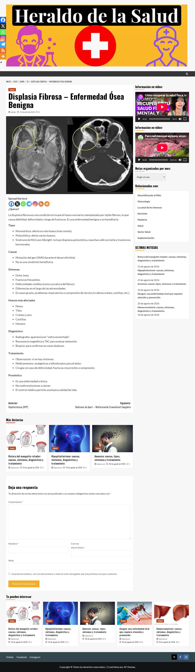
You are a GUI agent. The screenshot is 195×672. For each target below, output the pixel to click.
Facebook (22, 657)
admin (13, 112)
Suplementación (146, 237)
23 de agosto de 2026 (31, 467)
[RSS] (41, 204)
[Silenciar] (180, 118)
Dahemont (15, 468)
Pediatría (142, 219)
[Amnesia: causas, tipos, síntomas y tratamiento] (112, 438)
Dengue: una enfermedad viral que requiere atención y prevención (160, 295)
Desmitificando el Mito (149, 195)
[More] (47, 204)
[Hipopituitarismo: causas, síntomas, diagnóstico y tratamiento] (69, 438)
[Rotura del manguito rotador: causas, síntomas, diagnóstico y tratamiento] (26, 438)
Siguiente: (103, 405)
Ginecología (144, 201)
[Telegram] (29, 204)
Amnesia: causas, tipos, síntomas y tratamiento (107, 458)
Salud (12, 89)
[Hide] (1, 62)
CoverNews (113, 666)
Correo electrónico (78, 545)
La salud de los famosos (150, 207)
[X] (17, 204)
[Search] (187, 74)
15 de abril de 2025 (27, 112)
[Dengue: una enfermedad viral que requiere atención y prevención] (134, 613)
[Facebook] (11, 204)
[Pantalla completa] (184, 118)
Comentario (15, 501)
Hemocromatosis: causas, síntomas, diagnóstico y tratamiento (156, 309)
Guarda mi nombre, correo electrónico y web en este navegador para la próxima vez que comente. (64, 573)
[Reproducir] (139, 118)
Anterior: (18, 405)
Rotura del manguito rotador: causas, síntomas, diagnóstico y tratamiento (25, 459)
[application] (162, 107)
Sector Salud (144, 231)
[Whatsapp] (23, 204)
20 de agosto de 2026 (117, 464)
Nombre (13, 543)
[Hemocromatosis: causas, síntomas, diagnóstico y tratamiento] (171, 613)
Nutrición (142, 213)
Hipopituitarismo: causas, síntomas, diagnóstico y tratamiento (65, 459)
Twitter (10, 657)
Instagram (35, 657)
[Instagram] (35, 204)
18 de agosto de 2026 (167, 642)
